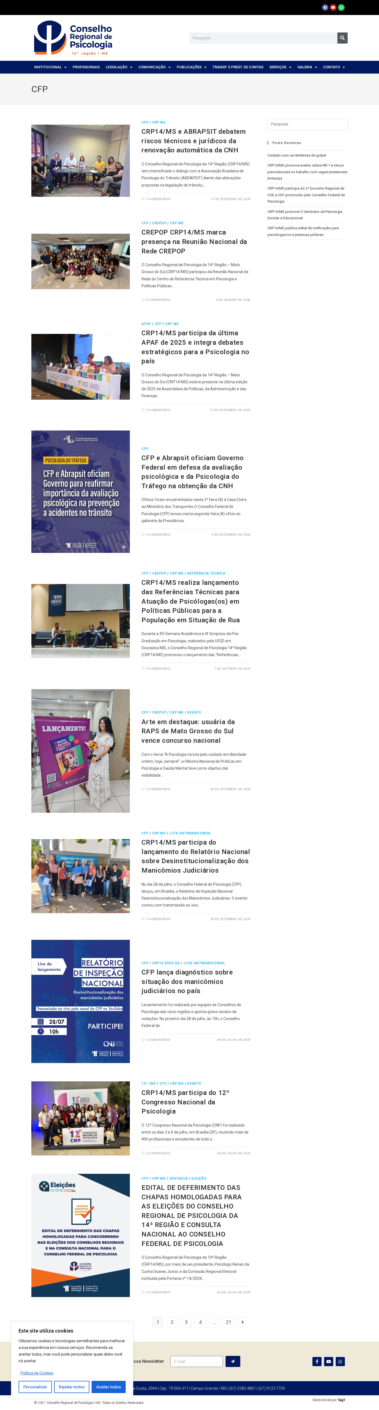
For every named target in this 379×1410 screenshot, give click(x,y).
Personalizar (35, 1387)
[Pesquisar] (342, 38)
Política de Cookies (37, 1373)
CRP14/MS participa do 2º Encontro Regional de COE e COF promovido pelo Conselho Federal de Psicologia (306, 194)
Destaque (178, 1178)
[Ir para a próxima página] (242, 1322)
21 (228, 1322)
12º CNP (149, 1084)
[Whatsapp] (341, 7)
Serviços (277, 67)
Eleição (198, 1178)
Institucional (48, 67)
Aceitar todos (108, 1387)
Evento (194, 712)
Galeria (304, 67)
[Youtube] (333, 7)
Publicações (189, 67)
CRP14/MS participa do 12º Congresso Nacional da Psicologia (185, 1102)
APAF (146, 324)
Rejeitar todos (72, 1387)
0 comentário (158, 199)
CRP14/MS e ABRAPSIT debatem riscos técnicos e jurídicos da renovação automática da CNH (194, 141)
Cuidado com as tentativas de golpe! (296, 155)
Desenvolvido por (328, 1400)
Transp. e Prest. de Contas (238, 67)
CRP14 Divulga (166, 963)
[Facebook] (325, 7)
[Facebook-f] (317, 1361)
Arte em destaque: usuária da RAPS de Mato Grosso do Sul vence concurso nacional (188, 731)
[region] (72, 1360)
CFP (145, 122)
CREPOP (159, 223)
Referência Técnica (206, 573)
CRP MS (159, 122)
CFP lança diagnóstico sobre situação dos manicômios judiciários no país (187, 981)
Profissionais (86, 67)
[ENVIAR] (233, 1361)
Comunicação (152, 67)
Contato (331, 67)
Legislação (116, 67)
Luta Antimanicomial (190, 833)
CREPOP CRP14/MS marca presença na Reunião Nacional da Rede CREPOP (194, 241)
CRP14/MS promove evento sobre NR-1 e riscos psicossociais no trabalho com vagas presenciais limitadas (307, 171)
